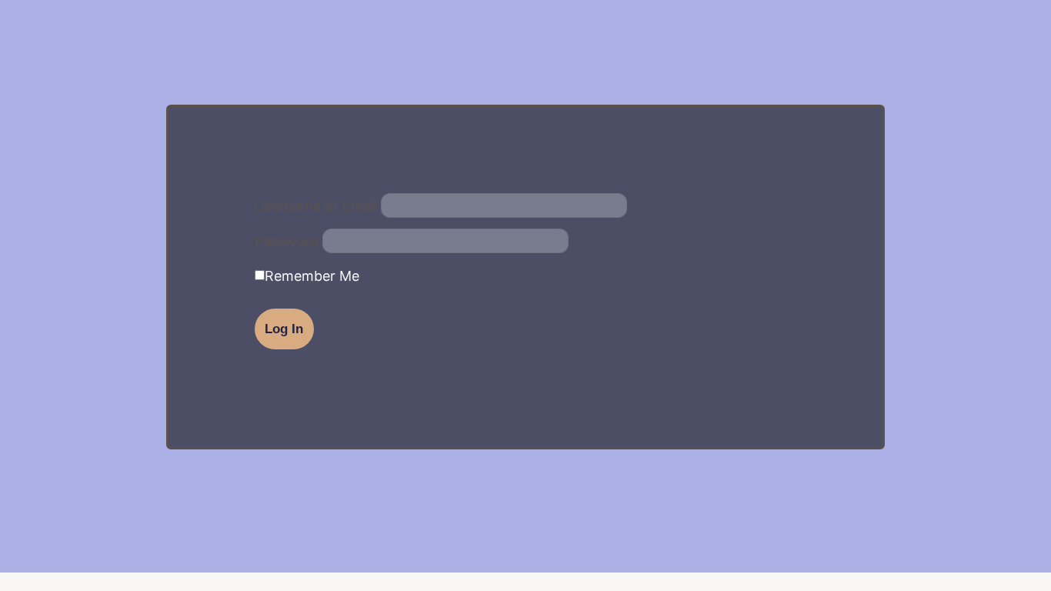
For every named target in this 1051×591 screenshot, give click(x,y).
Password (287, 242)
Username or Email (316, 206)
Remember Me (312, 276)
